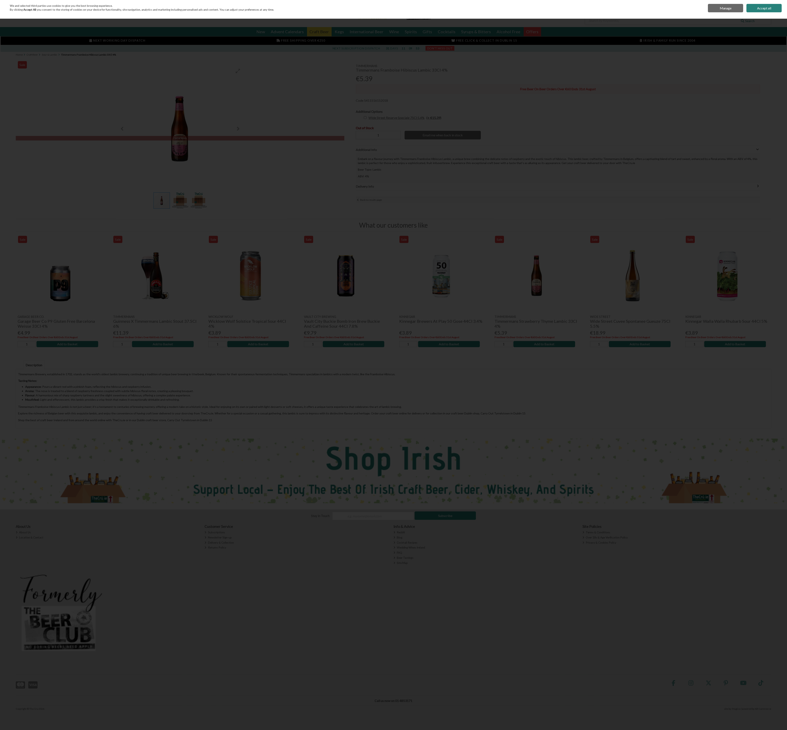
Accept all (764, 8)
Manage (725, 8)
